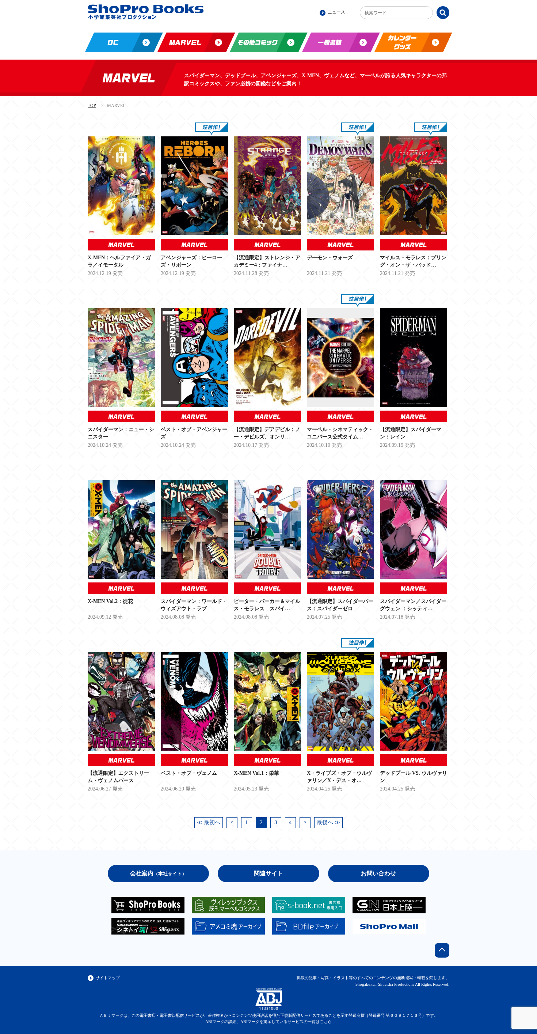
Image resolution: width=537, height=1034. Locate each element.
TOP (92, 105)
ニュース (336, 12)
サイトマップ (108, 977)
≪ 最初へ (208, 822)
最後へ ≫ (328, 822)
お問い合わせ (378, 873)
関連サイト (268, 873)
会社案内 (158, 873)
